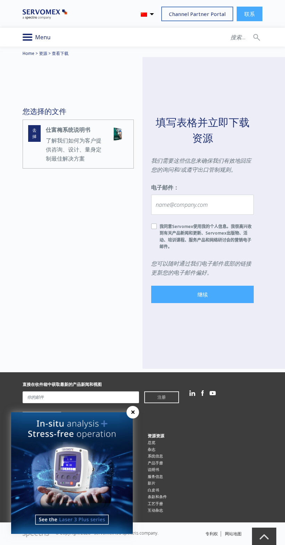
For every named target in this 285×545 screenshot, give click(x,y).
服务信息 (155, 476)
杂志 (151, 449)
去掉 (34, 133)
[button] (257, 37)
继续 (202, 294)
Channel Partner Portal (197, 13)
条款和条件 (157, 496)
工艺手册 (155, 503)
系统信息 (155, 455)
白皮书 (153, 490)
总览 (151, 442)
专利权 (211, 534)
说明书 (153, 469)
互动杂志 (155, 510)
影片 (151, 483)
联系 (249, 13)
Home (28, 53)
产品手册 (155, 462)
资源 (43, 53)
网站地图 (233, 534)
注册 (161, 397)
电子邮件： (165, 187)
